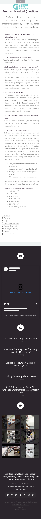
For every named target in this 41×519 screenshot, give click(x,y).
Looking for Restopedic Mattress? (20, 376)
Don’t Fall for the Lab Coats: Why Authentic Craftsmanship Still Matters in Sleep (20, 390)
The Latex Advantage (11, 223)
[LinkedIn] (33, 495)
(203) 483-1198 (20, 489)
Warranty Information (11, 226)
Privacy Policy (8, 231)
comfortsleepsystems (29, 315)
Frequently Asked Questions (20, 11)
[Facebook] (12, 495)
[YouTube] (29, 495)
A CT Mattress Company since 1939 (21, 338)
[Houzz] (25, 495)
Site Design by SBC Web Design (20, 504)
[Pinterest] (20, 495)
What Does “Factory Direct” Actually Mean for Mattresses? (20, 350)
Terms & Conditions (10, 234)
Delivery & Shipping (11, 228)
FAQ (5, 221)
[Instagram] (16, 495)
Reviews (6, 218)
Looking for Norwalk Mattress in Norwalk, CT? (20, 364)
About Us (6, 215)
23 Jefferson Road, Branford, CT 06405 (20, 486)
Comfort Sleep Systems (11, 315)
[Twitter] (8, 495)
